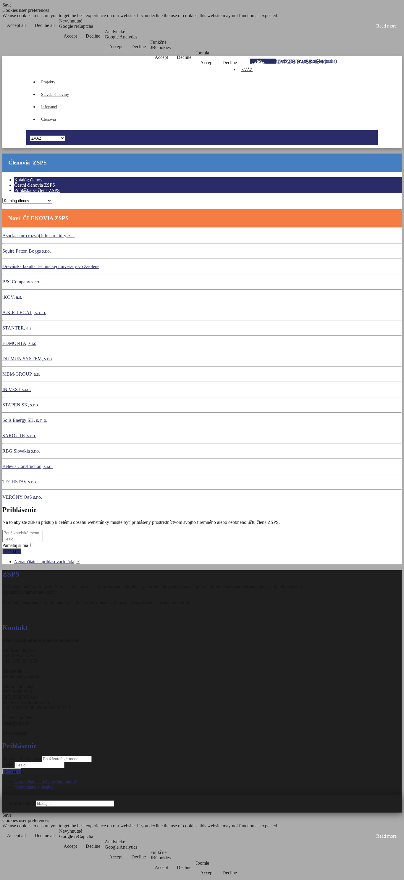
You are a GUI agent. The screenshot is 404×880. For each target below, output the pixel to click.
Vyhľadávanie (21, 803)
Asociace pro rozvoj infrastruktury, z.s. (38, 235)
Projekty (48, 82)
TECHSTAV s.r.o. (19, 481)
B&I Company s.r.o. (21, 281)
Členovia (48, 119)
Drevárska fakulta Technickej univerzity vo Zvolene (50, 266)
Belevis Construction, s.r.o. (27, 466)
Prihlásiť (12, 551)
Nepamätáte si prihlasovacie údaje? (47, 561)
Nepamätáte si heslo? (34, 786)
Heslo (8, 764)
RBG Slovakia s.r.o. (21, 450)
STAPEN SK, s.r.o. (20, 404)
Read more (386, 25)
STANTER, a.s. (17, 327)
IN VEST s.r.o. (16, 389)
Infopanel (49, 107)
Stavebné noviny (55, 94)
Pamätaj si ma (15, 545)
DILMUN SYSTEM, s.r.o (27, 358)
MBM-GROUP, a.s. (21, 374)
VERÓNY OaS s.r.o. (22, 497)
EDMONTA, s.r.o (19, 343)
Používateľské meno (21, 758)
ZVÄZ (247, 69)
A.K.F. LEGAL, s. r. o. (24, 312)
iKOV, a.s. (12, 297)
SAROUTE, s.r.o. (19, 435)
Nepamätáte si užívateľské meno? (45, 781)
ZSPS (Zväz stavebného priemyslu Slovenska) (293, 61)
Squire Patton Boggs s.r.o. (26, 250)
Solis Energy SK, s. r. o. (24, 420)
